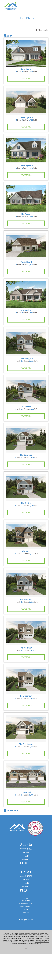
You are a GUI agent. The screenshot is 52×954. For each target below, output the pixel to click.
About (26, 898)
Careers (26, 909)
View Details (26, 79)
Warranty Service (26, 904)
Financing (26, 901)
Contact (26, 912)
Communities (26, 849)
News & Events (26, 906)
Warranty (26, 859)
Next (14, 810)
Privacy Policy (39, 942)
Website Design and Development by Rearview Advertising (30, 942)
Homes (26, 852)
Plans (26, 856)
